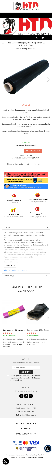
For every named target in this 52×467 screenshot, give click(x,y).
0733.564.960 (27, 411)
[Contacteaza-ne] (37, 37)
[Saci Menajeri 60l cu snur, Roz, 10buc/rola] (14, 312)
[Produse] (3, 16)
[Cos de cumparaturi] (43, 37)
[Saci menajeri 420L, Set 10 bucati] (38, 312)
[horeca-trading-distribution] (26, 24)
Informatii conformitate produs (15, 270)
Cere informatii (35, 164)
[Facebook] (21, 396)
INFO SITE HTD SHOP (25, 423)
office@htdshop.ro (27, 415)
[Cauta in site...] (49, 37)
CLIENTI (25, 428)
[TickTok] (26, 396)
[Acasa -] (26, 6)
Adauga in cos (33, 151)
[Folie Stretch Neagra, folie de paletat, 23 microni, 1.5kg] (26, 77)
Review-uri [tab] (9, 275)
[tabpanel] (26, 77)
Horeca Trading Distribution (26, 48)
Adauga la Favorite (16, 164)
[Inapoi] (2, 43)
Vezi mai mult (10, 266)
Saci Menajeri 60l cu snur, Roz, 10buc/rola (21, 330)
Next (48, 79)
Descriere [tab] (7, 227)
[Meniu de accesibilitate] (47, 448)
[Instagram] (31, 396)
